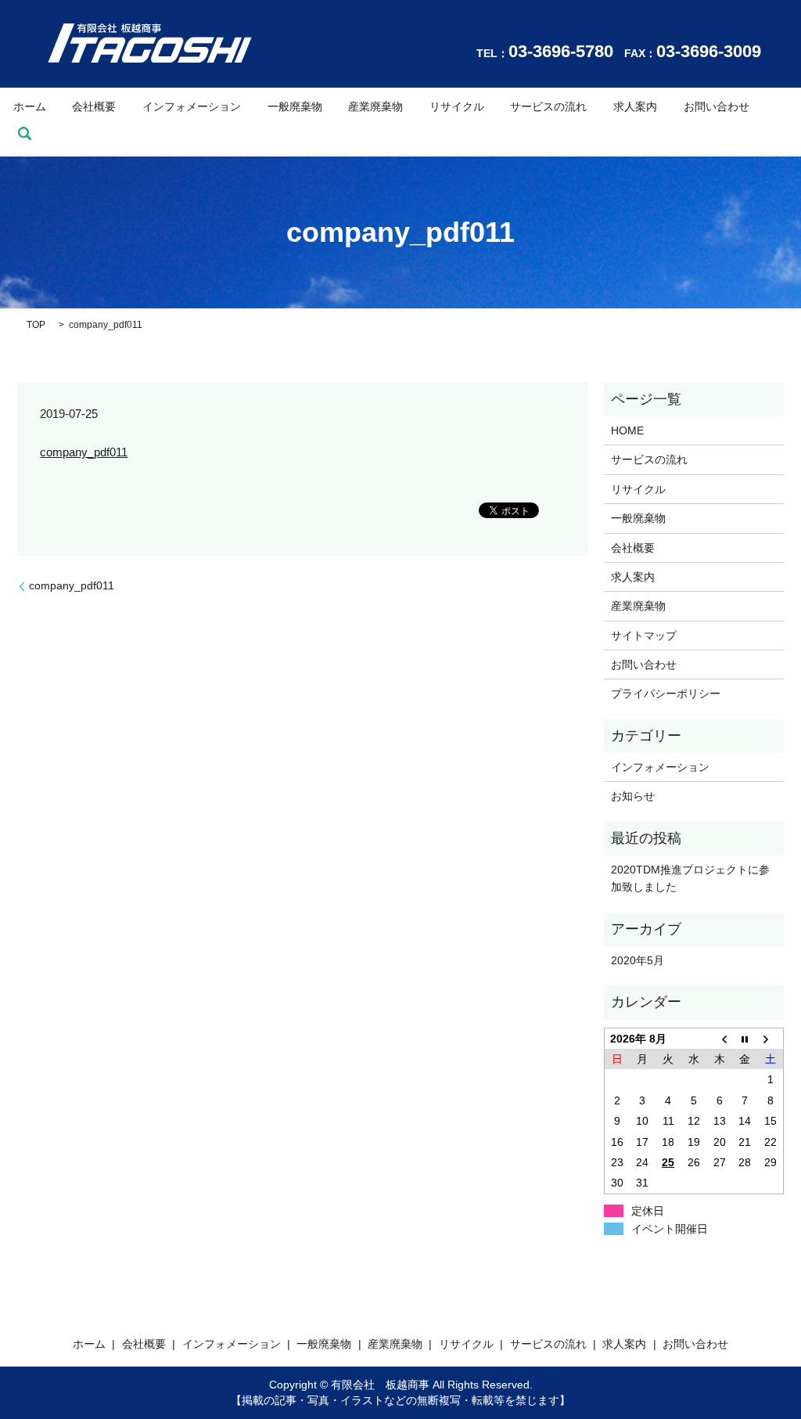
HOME (627, 430)
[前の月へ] (719, 1038)
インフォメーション (191, 106)
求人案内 (635, 106)
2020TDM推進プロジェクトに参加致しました (690, 878)
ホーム (29, 106)
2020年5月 (637, 960)
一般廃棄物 (295, 106)
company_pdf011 (84, 452)
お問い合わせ (716, 106)
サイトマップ (644, 635)
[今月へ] (745, 1038)
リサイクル (456, 106)
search (25, 134)
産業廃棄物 (375, 106)
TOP (36, 324)
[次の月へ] (771, 1038)
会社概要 (94, 106)
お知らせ (633, 796)
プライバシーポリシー (665, 693)
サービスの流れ (548, 106)
